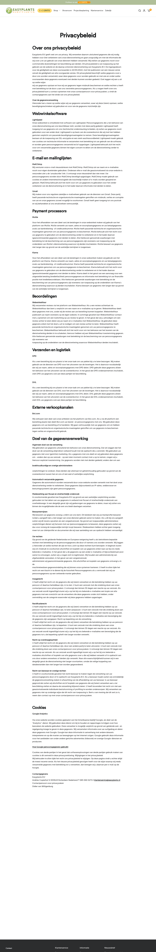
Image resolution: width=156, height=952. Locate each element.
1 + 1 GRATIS (44, 10)
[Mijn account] (144, 10)
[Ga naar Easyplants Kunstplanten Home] (20, 10)
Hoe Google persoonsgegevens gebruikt (50, 747)
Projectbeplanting (81, 10)
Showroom (67, 10)
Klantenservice (97, 10)
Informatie (84, 948)
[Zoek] (139, 10)
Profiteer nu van (77, 2)
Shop (56, 10)
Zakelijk (108, 10)
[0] (148, 10)
